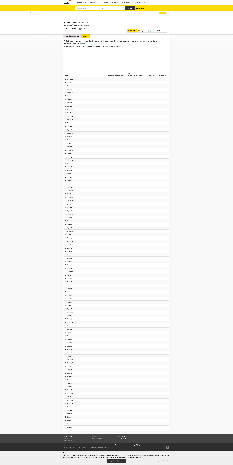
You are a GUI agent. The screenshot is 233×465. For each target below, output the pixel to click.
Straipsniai (115, 2)
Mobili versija (122, 438)
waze (153, 31)
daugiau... (86, 43)
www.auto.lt (85, 447)
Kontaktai (82, 445)
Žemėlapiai (105, 2)
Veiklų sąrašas (94, 2)
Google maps (144, 31)
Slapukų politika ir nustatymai (105, 445)
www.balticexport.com (104, 447)
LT (165, 2)
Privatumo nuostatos (91, 445)
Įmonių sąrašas (35, 13)
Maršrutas (99, 438)
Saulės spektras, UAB (73, 445)
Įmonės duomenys (72, 36)
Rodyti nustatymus (161, 461)
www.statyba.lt (68, 447)
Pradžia (66, 438)
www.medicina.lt (77, 447)
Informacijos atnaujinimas (121, 445)
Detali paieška (140, 8)
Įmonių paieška (81, 2)
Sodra (85, 36)
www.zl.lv (75, 449)
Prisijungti (137, 445)
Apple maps (162, 31)
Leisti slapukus (117, 461)
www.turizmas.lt (94, 447)
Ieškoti (130, 8)
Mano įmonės (140, 2)
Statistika (131, 445)
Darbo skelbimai (126, 2)
